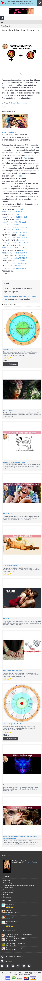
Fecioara (12, 132)
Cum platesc (7, 897)
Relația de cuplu (9, 917)
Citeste (7, 906)
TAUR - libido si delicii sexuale (13, 619)
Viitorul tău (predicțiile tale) (12, 724)
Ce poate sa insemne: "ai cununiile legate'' (19, 934)
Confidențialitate (8, 887)
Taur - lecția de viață (10, 785)
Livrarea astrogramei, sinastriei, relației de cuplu (18, 885)
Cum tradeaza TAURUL (11, 565)
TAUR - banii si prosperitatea (13, 514)
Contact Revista (8, 892)
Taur (4, 85)
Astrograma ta (8, 349)
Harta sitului (6, 894)
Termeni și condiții (8, 890)
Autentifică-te (9, 296)
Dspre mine (6, 880)
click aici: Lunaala (30, 862)
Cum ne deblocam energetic (15, 948)
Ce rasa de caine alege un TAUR (14, 462)
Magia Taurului (8, 410)
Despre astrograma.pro (10, 883)
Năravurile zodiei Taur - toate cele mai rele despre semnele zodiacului (20, 837)
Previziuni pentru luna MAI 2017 (16, 943)
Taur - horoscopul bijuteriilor (13, 670)
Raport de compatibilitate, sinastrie (12, 911)
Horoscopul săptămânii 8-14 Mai (16, 939)
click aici (19, 176)
